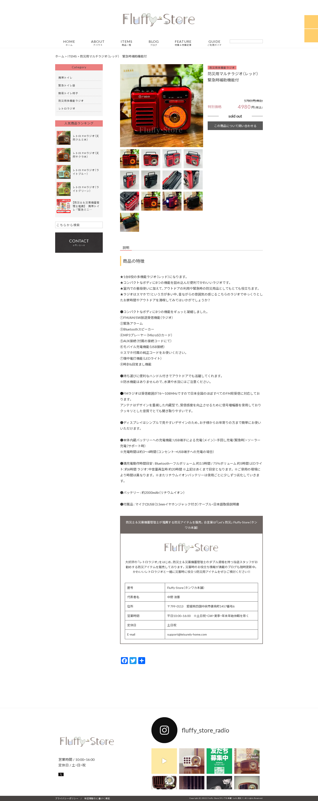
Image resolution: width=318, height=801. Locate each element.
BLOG (154, 43)
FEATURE (183, 43)
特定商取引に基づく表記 (97, 798)
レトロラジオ (66, 108)
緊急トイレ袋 (66, 85)
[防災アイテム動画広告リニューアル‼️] (164, 761)
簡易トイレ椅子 (68, 93)
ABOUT (98, 43)
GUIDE (214, 43)
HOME (69, 43)
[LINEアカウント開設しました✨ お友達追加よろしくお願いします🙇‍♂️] (219, 761)
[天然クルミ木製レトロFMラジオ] (247, 761)
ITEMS (126, 43)
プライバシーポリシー (67, 798)
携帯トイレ (65, 77)
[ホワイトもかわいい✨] (192, 761)
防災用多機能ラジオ (222, 68)
